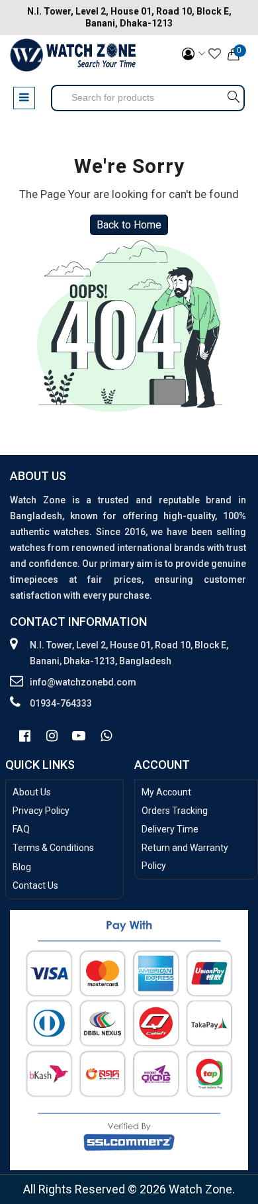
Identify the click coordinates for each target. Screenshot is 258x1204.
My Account (166, 792)
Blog (22, 867)
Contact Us (35, 885)
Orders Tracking (175, 810)
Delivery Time (170, 829)
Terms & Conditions (53, 847)
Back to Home (129, 225)
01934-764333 (61, 703)
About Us (32, 792)
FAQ (21, 829)
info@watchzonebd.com (83, 682)
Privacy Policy (41, 810)
